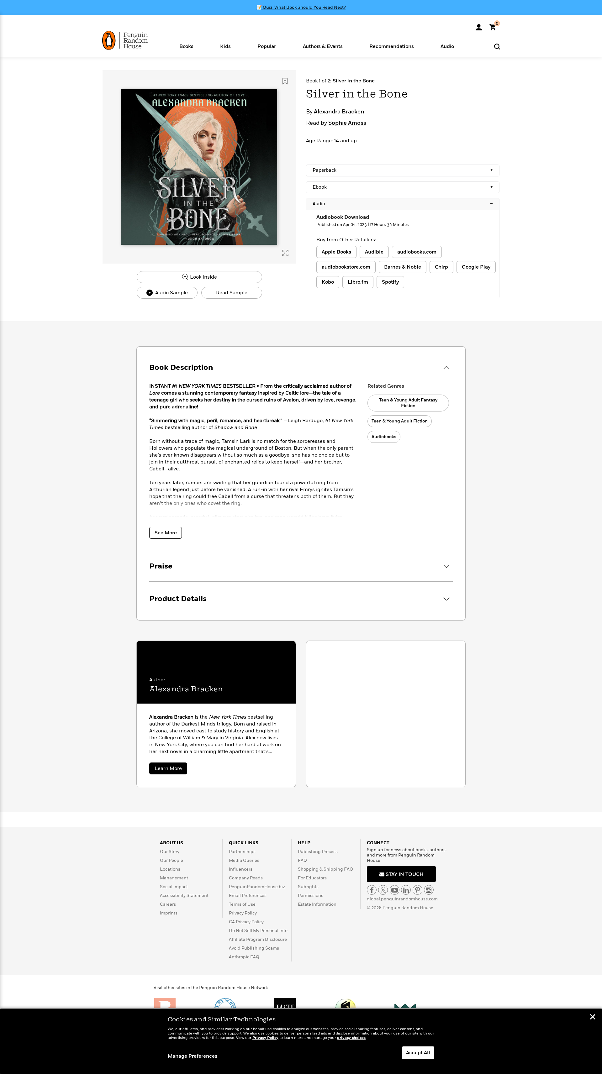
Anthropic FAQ (244, 957)
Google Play (476, 267)
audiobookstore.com (346, 267)
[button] (186, 46)
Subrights (308, 887)
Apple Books (336, 252)
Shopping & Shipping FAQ (325, 869)
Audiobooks (384, 437)
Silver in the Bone (354, 80)
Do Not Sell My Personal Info (258, 931)
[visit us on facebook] (372, 890)
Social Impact (174, 887)
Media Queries (244, 860)
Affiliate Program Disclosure (258, 939)
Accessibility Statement (184, 895)
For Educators (312, 878)
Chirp (441, 267)
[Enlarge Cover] (285, 253)
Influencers (240, 869)
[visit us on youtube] (394, 890)
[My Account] (479, 25)
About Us (171, 843)
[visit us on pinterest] (417, 890)
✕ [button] (592, 1017)
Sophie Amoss (347, 123)
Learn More (171, 769)
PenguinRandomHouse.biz (257, 887)
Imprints (168, 913)
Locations (170, 869)
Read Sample (231, 292)
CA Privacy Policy (246, 922)
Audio (403, 203)
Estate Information (317, 904)
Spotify (390, 282)
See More (166, 532)
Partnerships (242, 852)
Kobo (328, 282)
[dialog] (301, 1041)
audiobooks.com (416, 252)
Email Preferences (248, 895)
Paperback (403, 170)
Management (174, 878)
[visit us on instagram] (429, 890)
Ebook (403, 187)
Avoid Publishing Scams (254, 948)
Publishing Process (318, 852)
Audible (374, 252)
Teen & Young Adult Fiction (400, 421)
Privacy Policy (243, 913)
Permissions (310, 895)
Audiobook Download (342, 217)
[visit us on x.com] (383, 890)
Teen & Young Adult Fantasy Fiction (408, 403)
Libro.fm (358, 282)
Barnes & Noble (402, 267)
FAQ (302, 860)
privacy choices (351, 1037)
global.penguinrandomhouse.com (402, 899)
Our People (171, 860)
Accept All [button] (418, 1052)
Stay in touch (404, 874)
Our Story (169, 852)
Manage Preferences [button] (192, 1056)
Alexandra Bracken (339, 112)
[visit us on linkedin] (406, 890)
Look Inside (203, 277)
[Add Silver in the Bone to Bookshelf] (285, 81)
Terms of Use (242, 904)
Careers (168, 904)
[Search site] (497, 46)
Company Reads (246, 878)
